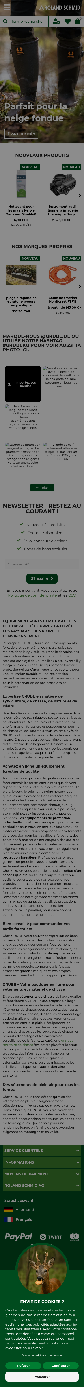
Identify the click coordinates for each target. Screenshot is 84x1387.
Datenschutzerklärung (34, 1355)
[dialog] (42, 693)
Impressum (56, 1355)
